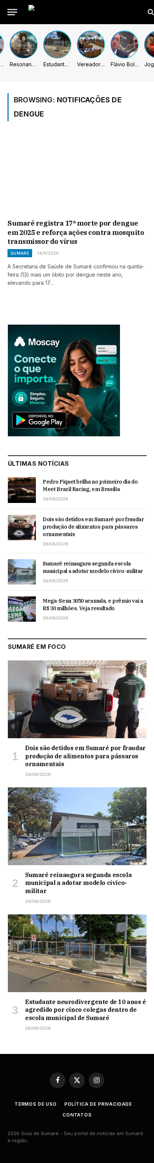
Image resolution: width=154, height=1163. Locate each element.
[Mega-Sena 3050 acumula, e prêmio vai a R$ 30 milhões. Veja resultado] (22, 609)
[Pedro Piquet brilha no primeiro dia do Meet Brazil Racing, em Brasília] (22, 490)
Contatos (77, 1115)
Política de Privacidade (98, 1104)
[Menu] (12, 12)
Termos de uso (36, 1104)
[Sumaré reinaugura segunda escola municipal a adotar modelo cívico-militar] (22, 571)
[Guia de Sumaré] (84, 12)
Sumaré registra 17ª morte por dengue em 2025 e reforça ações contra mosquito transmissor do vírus (75, 232)
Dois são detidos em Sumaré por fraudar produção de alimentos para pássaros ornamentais (93, 527)
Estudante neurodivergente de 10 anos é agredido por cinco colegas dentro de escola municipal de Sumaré (85, 1010)
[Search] (150, 12)
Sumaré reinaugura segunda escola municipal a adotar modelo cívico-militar (78, 883)
